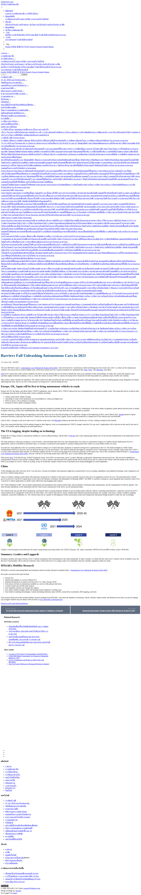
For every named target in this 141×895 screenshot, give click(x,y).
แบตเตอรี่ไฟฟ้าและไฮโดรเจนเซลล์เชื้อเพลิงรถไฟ (19, 196)
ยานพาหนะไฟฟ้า (7, 88)
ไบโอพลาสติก (98, 149)
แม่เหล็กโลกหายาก (49, 165)
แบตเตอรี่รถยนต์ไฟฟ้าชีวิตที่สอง (13, 182)
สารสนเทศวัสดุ (106, 162)
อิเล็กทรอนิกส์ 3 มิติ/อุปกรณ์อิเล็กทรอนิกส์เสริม (48, 140)
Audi (85, 370)
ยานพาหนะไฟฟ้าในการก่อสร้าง (107, 198)
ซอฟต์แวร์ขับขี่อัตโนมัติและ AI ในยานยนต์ (61, 271)
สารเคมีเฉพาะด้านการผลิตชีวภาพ (49, 220)
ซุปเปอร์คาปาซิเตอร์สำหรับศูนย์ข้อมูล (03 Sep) (22, 879)
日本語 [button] (9, 72)
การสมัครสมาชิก (18, 13)
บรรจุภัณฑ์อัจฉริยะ (8, 146)
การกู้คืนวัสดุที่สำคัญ (98, 151)
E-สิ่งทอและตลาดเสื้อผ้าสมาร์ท (31, 342)
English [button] (3, 72)
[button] (9, 11)
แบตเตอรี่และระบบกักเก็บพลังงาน (14, 85)
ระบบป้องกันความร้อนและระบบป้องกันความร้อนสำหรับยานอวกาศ (82, 154)
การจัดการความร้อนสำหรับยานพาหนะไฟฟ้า (122, 212)
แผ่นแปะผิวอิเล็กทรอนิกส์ (128, 239)
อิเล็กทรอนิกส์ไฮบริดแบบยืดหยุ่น (17, 288)
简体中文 (20, 47)
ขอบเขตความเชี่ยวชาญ (23, 129)
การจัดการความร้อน (9, 121)
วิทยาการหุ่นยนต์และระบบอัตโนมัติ (14, 110)
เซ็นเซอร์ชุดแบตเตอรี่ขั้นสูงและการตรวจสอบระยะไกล (93, 171)
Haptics (41, 307)
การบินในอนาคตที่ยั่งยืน (95, 212)
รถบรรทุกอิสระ (71, 193)
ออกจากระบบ (60, 35)
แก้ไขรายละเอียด (31, 35)
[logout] (18, 891)
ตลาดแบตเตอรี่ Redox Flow (128, 179)
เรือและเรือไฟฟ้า (33, 198)
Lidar (95, 253)
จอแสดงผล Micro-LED (130, 307)
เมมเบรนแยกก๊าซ (117, 223)
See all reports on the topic (119, 140)
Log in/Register (10, 39)
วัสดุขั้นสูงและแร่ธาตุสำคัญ (11, 82)
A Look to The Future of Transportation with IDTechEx (28, 654)
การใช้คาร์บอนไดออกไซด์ (36, 223)
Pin (19, 603)
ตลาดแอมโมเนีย (29, 220)
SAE (2, 374)
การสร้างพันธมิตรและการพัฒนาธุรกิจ (92, 132)
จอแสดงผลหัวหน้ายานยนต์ (81, 204)
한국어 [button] (22, 72)
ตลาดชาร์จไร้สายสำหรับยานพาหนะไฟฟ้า (55, 215)
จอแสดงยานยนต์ (41, 253)
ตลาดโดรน (112, 196)
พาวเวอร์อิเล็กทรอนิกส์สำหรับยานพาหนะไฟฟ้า (38, 209)
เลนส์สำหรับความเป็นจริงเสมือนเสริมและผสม (80, 342)
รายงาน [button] (4, 53)
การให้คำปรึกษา (31, 13)
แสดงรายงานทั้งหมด (9, 127)
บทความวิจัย (25, 19)
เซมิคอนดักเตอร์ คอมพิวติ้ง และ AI (18, 831)
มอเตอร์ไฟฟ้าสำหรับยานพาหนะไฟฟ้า (79, 198)
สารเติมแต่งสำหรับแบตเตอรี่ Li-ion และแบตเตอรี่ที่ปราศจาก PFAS (48, 149)
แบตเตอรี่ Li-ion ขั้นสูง (123, 171)
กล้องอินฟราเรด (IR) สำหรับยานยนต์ (77, 274)
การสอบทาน (135, 132)
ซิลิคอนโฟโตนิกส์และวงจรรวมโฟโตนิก (20, 255)
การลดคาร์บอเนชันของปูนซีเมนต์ (60, 223)
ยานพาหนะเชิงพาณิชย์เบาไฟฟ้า (52, 198)
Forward (7, 603)
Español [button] (41, 72)
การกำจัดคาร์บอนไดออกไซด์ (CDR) (104, 315)
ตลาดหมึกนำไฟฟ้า (48, 151)
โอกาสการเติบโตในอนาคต (17, 132)
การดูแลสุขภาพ (7, 96)
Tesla (90, 370)
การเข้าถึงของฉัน (18, 35)
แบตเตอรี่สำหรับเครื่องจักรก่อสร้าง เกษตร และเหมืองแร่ (52, 173)
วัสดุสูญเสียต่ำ (83, 143)
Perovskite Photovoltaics (74, 229)
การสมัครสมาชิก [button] (7, 56)
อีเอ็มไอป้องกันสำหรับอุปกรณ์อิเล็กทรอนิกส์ (24, 154)
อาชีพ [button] (58, 64)
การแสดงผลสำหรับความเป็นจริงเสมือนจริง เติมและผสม (102, 304)
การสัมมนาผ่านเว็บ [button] (8, 61)
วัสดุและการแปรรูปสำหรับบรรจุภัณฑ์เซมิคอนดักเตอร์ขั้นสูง (57, 160)
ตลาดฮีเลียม (112, 154)
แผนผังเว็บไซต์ (10, 855)
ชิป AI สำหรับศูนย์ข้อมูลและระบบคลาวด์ (66, 282)
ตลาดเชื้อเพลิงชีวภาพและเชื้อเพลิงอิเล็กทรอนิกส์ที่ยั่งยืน (84, 231)
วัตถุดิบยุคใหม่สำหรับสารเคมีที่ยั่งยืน (57, 320)
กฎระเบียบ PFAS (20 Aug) (15, 882)
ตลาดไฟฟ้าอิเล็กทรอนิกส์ (65, 209)
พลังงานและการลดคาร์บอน (11, 91)
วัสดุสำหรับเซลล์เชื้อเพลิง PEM (64, 162)
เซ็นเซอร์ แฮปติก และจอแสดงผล (13, 116)
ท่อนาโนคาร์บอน (110, 149)
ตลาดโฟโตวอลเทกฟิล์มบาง (83, 223)
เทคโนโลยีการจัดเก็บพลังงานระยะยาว (67, 179)
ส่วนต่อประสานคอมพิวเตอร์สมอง (67, 304)
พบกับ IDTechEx (53, 24)
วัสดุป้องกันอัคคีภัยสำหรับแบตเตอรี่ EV (37, 201)
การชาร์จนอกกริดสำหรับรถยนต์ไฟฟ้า (69, 207)
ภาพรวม (8, 849)
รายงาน (8, 13)
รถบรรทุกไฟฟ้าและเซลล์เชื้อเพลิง (14, 198)
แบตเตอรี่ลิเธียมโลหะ (44, 179)
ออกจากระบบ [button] (56, 67)
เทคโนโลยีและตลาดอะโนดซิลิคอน (39, 182)
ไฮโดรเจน (5, 99)
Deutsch (33, 47)
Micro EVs (50, 207)
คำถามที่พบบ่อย (11, 863)
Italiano (51, 47)
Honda (121, 414)
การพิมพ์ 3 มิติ (6, 77)
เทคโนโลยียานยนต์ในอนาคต (59, 204)
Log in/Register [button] (6, 70)
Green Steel (34, 226)
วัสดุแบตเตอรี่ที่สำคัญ (81, 151)
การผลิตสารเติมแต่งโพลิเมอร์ (98, 140)
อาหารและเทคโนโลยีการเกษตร (13, 94)
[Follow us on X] (72, 683)
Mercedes (99, 370)
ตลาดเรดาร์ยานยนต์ (36, 271)
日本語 (13, 47)
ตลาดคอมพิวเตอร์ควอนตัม (71, 268)
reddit (22, 603)
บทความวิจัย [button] (21, 61)
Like (16, 603)
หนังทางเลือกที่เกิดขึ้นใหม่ (108, 317)
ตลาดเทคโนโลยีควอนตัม (110, 268)
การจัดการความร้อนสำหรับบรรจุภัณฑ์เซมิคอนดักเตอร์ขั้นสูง (113, 296)
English (8, 47)
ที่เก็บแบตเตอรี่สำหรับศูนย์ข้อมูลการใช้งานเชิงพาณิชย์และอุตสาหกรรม (31, 285)
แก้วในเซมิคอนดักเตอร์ (39, 288)
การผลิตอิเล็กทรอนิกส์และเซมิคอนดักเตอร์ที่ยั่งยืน (109, 264)
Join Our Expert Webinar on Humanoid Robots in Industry (29, 664)
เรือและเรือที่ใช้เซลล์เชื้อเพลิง (12, 204)
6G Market (37, 143)
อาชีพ (62, 24)
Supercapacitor (41, 185)
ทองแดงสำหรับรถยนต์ (63, 151)
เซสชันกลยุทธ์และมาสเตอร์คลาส (36, 135)
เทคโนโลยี (8, 348)
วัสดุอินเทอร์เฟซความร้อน (104, 165)
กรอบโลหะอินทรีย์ (119, 162)
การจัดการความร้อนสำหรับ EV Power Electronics (19, 215)
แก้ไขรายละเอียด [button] (27, 67)
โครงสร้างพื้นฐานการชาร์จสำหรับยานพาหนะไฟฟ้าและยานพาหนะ (64, 196)
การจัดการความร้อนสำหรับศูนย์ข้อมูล (15, 299)
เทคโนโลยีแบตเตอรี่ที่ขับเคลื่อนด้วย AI (16, 173)
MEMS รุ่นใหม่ (36, 291)
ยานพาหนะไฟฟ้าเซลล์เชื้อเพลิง (36, 204)
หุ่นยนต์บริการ (25, 280)
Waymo (72, 436)
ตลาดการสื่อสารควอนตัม (125, 143)
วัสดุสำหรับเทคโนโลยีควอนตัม (88, 162)
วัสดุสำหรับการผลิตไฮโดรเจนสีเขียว (15, 162)
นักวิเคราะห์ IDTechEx (38, 24)
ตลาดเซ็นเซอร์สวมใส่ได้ (125, 310)
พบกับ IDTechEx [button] (49, 64)
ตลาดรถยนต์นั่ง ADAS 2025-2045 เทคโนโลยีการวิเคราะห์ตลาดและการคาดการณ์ (53, 277)
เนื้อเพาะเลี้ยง (31, 236)
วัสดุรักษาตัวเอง (63, 165)
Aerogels (89, 149)
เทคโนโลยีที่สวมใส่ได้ (9, 124)
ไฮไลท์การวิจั (17, 348)
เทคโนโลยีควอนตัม (8, 107)
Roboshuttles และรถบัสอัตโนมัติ (87, 209)
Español (45, 47)
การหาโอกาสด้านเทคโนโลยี (119, 132)
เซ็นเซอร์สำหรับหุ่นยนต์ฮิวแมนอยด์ (122, 277)
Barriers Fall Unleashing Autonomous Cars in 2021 (40, 348)
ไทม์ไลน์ (45, 19)
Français (39, 47)
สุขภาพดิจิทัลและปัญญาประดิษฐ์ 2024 (88, 239)
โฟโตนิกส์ (5, 102)
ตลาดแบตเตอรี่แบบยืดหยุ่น (71, 176)
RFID (138, 143)
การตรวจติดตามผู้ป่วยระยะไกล (37, 242)
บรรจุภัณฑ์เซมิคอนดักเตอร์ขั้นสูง (22, 253)
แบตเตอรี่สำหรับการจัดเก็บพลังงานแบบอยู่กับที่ (91, 173)
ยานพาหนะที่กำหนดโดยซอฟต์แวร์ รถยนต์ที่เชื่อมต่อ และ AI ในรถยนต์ (59, 212)
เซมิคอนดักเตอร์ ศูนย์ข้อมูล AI (12, 113)
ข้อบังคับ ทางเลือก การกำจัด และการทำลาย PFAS (56, 236)
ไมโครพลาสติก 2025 (35, 320)
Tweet (12, 603)
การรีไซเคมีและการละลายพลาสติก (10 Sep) (22, 876)
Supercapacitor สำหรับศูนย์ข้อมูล (59, 185)
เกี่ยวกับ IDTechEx (12, 24)
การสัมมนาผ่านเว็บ (12, 19)
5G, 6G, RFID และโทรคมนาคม (13, 80)
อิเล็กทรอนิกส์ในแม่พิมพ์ (16, 264)
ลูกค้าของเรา (24, 24)
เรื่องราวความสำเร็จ (41, 129)
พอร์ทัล (8, 35)
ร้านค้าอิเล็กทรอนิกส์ (47, 35)
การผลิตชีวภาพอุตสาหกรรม (129, 154)
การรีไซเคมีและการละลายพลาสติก (14, 317)
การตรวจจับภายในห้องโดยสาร (51, 274)
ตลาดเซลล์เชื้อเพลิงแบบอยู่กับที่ (29, 231)
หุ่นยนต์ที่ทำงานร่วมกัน (119, 271)
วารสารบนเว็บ (36, 19)
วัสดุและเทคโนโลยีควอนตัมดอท (29, 165)
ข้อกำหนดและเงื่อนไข (13, 860)
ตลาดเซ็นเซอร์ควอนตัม (91, 268)
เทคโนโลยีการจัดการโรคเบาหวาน (60, 239)
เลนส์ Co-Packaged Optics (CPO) (60, 253)
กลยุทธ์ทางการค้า (35, 132)
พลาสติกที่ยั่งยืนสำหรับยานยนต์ (82, 165)
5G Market (29, 143)
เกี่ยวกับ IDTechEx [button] (7, 64)
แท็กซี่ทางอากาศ (58, 193)
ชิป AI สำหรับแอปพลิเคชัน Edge (94, 282)
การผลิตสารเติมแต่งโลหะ (76, 140)
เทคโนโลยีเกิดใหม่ (12, 777)
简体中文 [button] (15, 72)
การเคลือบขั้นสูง (79, 149)
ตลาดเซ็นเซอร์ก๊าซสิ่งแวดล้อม (26, 307)
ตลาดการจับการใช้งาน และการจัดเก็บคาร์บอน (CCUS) (111, 220)
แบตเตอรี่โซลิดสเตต (27, 185)
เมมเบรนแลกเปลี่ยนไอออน (11, 157)
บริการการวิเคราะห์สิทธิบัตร (12, 135)
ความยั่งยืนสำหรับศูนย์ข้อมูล (52, 231)
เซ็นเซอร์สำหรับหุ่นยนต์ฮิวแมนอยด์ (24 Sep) (21, 873)
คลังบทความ (10, 783)
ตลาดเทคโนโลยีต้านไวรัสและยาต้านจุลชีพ (30, 239)
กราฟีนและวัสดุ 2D (48, 154)
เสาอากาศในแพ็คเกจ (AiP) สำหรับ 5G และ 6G (59, 143)
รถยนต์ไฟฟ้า (14, 209)
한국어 (27, 47)
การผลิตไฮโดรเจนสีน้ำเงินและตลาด (76, 220)
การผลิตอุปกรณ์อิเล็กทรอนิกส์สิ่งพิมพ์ (40, 264)
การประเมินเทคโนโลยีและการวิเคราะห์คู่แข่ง (60, 132)
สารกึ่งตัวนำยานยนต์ (29, 293)
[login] (14, 893)
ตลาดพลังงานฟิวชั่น (102, 223)
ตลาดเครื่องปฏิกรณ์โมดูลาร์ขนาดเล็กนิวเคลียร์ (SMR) (44, 229)
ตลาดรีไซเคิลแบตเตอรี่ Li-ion (12, 160)
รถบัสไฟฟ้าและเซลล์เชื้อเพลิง (128, 196)
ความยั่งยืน (5, 118)
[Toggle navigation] (2, 7)
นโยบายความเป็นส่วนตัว (14, 858)
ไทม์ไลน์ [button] (41, 61)
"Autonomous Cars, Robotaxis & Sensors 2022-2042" (39, 368)
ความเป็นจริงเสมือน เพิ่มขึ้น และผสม (113, 342)
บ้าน (2, 348)
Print (2, 603)
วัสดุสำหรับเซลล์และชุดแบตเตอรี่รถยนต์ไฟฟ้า (121, 160)
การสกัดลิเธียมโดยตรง (114, 151)
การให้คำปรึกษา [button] (7, 59)
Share (26, 603)
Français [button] (35, 72)
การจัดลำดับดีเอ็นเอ (111, 239)
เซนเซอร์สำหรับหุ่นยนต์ (10, 280)
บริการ (3, 132)
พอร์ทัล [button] (3, 67)
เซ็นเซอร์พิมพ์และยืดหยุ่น (64, 264)
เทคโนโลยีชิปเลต (65, 285)
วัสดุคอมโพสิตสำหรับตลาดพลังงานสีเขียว (24, 151)
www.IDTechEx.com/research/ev (51, 599)
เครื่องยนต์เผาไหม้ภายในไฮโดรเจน (67, 226)
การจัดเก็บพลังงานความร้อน (82, 185)
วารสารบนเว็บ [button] (31, 61)
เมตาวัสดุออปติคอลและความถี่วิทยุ (102, 143)
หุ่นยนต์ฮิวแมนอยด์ (31, 274)
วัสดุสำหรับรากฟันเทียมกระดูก (92, 160)
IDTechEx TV (10, 788)
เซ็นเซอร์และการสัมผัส (14, 834)
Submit (24, 74)
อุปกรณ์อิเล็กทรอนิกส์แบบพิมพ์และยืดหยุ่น (17, 105)
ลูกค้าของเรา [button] (20, 64)
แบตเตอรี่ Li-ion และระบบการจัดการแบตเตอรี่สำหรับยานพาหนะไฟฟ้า (108, 176)
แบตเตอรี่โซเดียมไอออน (10, 185)
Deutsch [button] (28, 72)
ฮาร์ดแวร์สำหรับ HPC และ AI (59, 288)
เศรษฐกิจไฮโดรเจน (46, 226)
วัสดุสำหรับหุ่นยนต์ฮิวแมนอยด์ (40, 162)
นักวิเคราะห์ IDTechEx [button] (33, 64)
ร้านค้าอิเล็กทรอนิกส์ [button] (42, 67)
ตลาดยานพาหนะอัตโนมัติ (87, 193)
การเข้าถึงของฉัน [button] (13, 67)
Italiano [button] (46, 72)
